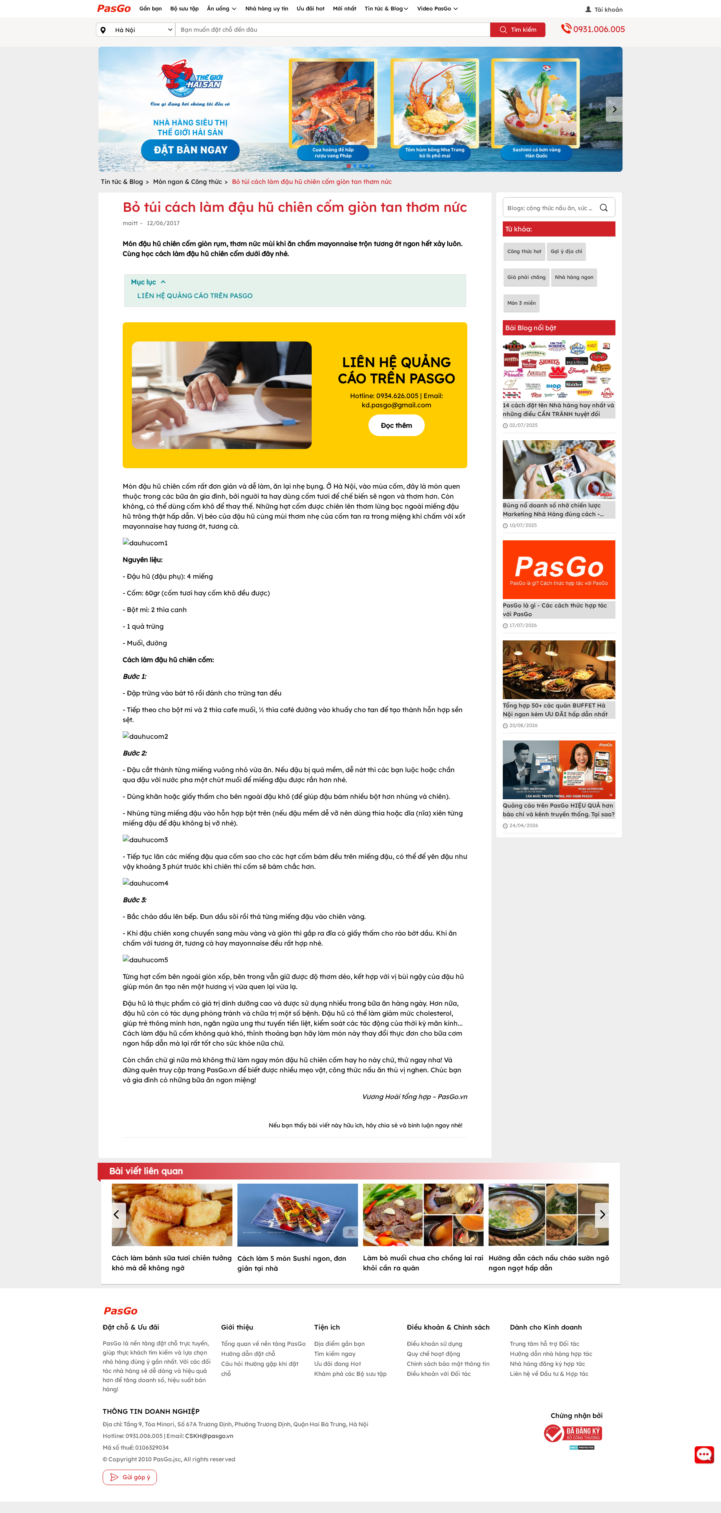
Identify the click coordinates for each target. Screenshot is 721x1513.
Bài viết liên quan (146, 1170)
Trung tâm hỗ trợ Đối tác (544, 1343)
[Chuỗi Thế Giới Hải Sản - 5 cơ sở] (360, 109)
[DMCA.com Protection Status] (567, 1447)
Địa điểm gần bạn (339, 1343)
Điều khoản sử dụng (434, 1343)
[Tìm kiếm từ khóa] (604, 208)
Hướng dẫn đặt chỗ (248, 1353)
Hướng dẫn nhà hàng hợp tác (551, 1353)
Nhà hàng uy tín (266, 8)
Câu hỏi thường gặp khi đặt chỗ (259, 1369)
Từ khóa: (518, 229)
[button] (117, 1215)
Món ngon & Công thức (187, 182)
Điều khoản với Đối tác (439, 1374)
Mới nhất (344, 8)
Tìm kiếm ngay (334, 1353)
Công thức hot (524, 251)
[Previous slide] (106, 109)
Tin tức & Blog (384, 8)
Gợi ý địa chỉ (566, 251)
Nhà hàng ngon (574, 277)
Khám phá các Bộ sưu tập (350, 1374)
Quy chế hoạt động (433, 1353)
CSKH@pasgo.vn (208, 1436)
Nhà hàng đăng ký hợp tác (547, 1363)
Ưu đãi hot (311, 8)
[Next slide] (614, 109)
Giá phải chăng (526, 277)
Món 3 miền (521, 303)
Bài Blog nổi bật (530, 328)
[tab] (348, 165)
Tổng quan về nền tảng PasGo (263, 1343)
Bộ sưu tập (184, 8)
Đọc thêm (396, 425)
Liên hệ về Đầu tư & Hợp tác (549, 1374)
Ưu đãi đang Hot (337, 1363)
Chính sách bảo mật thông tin (448, 1363)
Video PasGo (435, 8)
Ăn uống (219, 8)
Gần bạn (150, 8)
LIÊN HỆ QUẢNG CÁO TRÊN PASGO (195, 295)
